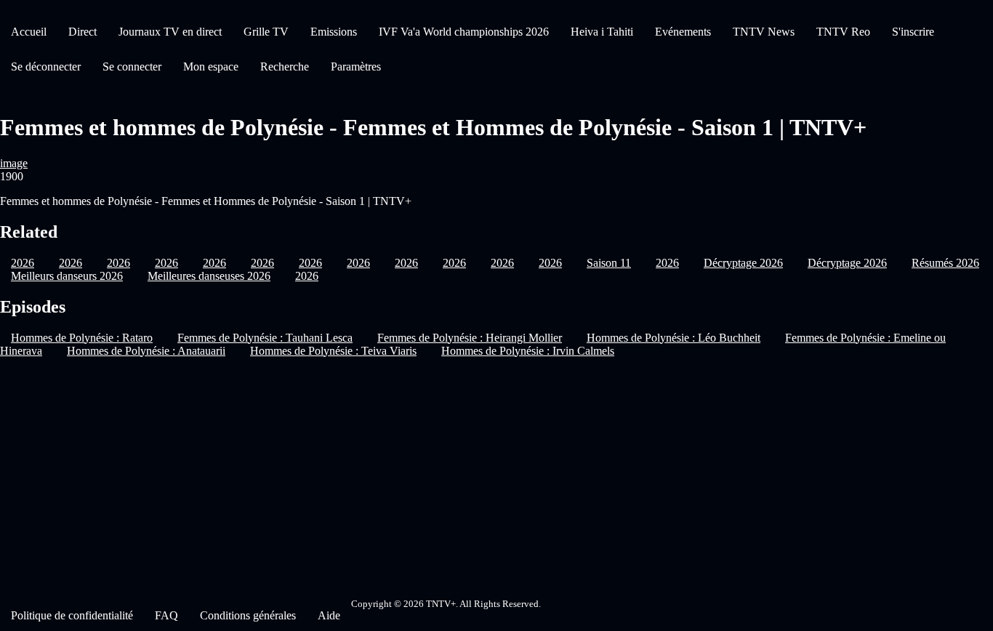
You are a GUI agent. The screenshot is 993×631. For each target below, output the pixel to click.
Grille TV (266, 31)
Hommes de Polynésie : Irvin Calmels (527, 351)
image (14, 163)
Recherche (284, 66)
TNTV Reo (843, 31)
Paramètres (356, 66)
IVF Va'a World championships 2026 (464, 31)
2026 (358, 263)
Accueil (29, 31)
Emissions (333, 31)
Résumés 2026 (945, 263)
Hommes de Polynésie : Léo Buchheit (673, 337)
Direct (82, 31)
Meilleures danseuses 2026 (209, 276)
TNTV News (764, 31)
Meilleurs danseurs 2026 (67, 276)
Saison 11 (609, 263)
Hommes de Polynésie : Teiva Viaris (333, 351)
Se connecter (131, 66)
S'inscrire (913, 31)
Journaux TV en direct (170, 31)
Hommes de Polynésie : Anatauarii (146, 351)
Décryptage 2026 (743, 263)
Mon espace (210, 66)
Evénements (683, 31)
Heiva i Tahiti (602, 31)
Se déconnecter (46, 66)
